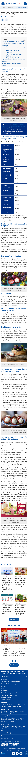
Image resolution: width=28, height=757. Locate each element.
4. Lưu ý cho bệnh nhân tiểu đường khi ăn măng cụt (12, 64)
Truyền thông (10, 7)
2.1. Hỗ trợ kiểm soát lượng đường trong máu (14, 48)
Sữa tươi (3, 686)
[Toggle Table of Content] (23, 39)
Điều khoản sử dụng (6, 741)
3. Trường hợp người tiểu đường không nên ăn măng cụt (13, 60)
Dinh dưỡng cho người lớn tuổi (9, 693)
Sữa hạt (3, 688)
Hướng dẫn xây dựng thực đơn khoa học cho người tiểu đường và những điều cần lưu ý (20, 610)
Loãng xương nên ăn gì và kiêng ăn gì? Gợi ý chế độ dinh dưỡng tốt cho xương (20, 582)
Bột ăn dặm (4, 690)
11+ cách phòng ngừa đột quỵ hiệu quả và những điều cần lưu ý (7, 609)
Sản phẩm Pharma (6, 697)
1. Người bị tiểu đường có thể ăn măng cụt (13, 41)
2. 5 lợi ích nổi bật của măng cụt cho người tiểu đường (13, 44)
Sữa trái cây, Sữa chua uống (8, 684)
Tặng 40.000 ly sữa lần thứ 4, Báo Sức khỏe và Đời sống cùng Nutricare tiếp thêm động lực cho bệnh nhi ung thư (7, 584)
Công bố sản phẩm (6, 700)
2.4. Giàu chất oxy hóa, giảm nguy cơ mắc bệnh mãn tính (13, 55)
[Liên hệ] (26, 751)
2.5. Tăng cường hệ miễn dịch (11, 58)
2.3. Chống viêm (8, 52)
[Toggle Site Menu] (25, 3)
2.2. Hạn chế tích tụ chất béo (11, 50)
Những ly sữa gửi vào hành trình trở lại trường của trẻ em (13, 648)
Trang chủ (3, 7)
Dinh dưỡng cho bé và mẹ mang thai (10, 681)
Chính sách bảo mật (16, 741)
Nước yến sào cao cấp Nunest (9, 695)
